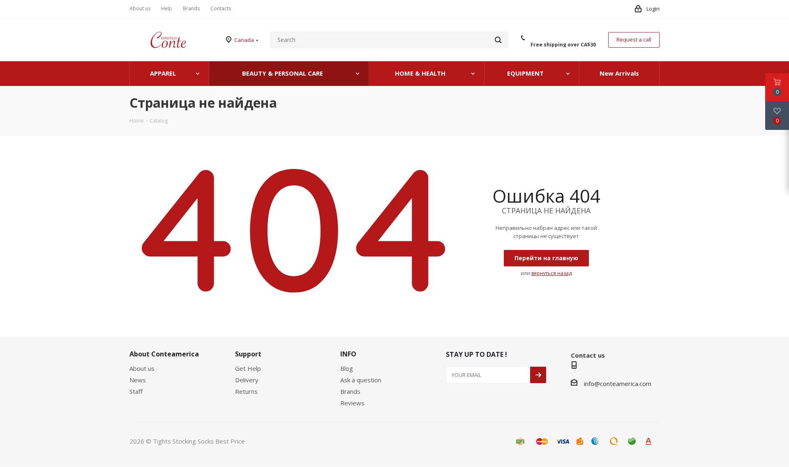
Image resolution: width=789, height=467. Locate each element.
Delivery (246, 380)
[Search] (498, 40)
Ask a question (360, 380)
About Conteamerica (164, 353)
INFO (348, 353)
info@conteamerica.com (617, 383)
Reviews (352, 403)
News (137, 380)
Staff (136, 391)
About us (142, 368)
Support (248, 353)
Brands (350, 391)
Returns (246, 391)
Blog (346, 368)
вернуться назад (551, 273)
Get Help (248, 368)
